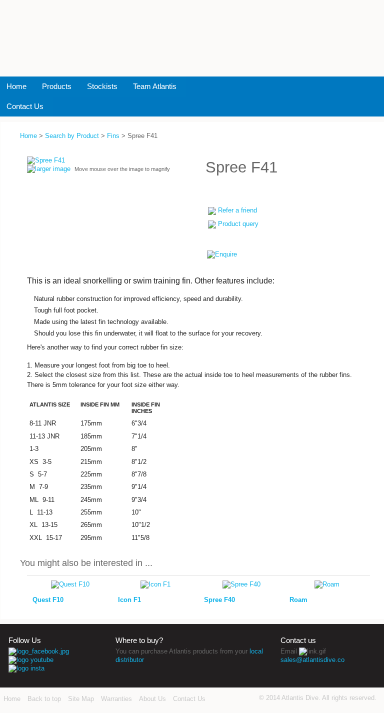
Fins (113, 136)
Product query (238, 224)
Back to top (44, 698)
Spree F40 (219, 600)
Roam (299, 600)
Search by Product (72, 136)
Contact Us (25, 106)
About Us (152, 698)
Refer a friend (237, 210)
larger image (52, 168)
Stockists (102, 86)
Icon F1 (129, 600)
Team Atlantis (154, 86)
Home (16, 86)
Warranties (116, 698)
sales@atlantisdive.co (312, 660)
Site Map (81, 698)
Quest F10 (48, 600)
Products (57, 86)
